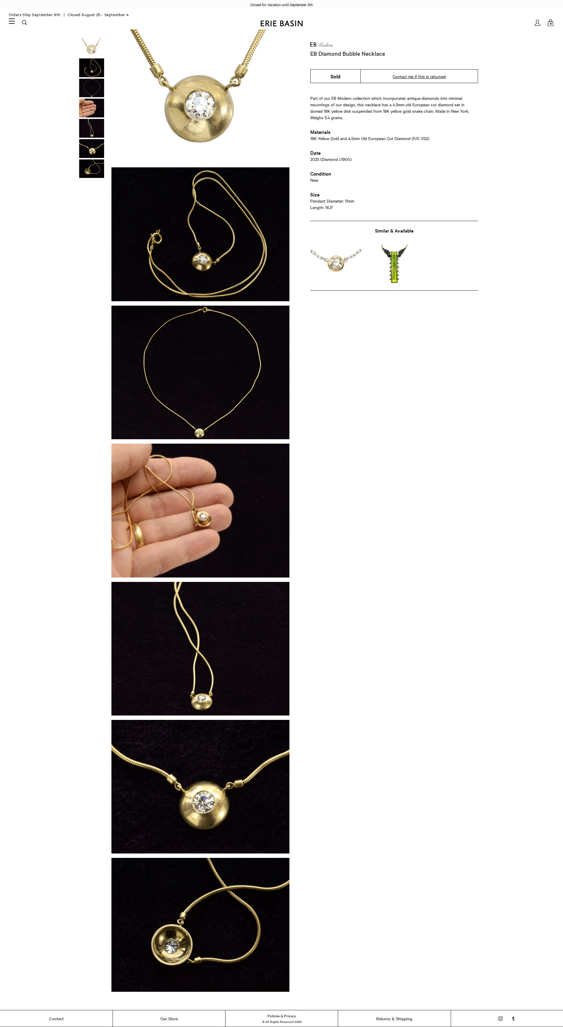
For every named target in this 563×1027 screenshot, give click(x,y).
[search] (25, 23)
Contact (56, 1018)
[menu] (12, 20)
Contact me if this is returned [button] (419, 76)
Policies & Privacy (281, 1015)
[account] (538, 23)
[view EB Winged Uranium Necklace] (394, 264)
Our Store (169, 1018)
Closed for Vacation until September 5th (281, 4)
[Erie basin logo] (281, 22)
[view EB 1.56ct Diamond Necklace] (336, 264)
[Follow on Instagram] (500, 1018)
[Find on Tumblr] (513, 1018)
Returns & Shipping (394, 1018)
